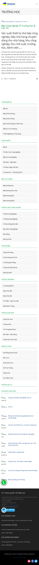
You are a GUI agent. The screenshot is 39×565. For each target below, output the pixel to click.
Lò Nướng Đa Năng (9, 262)
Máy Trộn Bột (7, 296)
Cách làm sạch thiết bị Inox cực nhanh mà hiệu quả (22, 425)
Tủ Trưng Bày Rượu (9, 329)
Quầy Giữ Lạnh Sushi (10, 339)
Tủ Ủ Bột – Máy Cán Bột (11, 301)
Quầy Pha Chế (8, 319)
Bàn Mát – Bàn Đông (10, 334)
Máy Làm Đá (7, 239)
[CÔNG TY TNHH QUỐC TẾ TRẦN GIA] (9, 4)
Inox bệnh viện (8, 378)
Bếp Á (5, 147)
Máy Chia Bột (7, 291)
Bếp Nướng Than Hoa (10, 190)
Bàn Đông (6, 234)
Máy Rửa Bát (7, 272)
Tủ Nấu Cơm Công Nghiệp (11, 152)
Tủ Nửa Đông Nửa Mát (10, 224)
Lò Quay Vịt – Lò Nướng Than (12, 172)
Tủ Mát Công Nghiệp (10, 214)
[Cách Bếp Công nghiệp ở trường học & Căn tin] (19, 21)
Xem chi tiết (37, 79)
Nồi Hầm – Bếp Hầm (9, 162)
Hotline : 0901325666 (7, 533)
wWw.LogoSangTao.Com (19, 557)
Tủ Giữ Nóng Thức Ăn (10, 257)
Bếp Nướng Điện (8, 195)
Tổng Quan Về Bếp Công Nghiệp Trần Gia (19, 398)
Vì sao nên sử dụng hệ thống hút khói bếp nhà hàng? (22, 470)
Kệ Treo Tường (8, 368)
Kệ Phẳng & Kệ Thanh (10, 353)
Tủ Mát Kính (7, 324)
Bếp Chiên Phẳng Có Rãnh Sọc (13, 124)
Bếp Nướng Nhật (8, 201)
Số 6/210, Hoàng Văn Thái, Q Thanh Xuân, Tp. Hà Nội (15, 529)
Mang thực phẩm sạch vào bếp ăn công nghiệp (21, 434)
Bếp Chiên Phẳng (9, 119)
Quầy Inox (6, 373)
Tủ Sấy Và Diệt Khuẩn (10, 267)
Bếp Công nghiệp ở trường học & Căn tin (18, 26)
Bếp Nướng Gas (8, 185)
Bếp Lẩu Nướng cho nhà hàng (16, 479)
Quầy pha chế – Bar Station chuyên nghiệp (20, 461)
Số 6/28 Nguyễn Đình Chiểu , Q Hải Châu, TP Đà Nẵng (15, 542)
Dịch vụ (10, 407)
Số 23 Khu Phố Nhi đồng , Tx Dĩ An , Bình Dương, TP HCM (16, 520)
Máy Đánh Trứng (8, 306)
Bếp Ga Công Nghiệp (10, 157)
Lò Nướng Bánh (8, 286)
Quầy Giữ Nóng (8, 252)
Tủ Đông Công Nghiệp (10, 219)
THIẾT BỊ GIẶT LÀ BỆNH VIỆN (16, 452)
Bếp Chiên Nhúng (9, 113)
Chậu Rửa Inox (8, 363)
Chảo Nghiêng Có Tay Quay (12, 134)
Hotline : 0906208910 (7, 545)
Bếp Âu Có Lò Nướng (10, 129)
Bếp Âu (5, 108)
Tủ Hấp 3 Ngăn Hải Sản (10, 167)
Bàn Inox (6, 358)
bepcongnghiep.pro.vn (13, 505)
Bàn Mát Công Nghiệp (10, 229)
